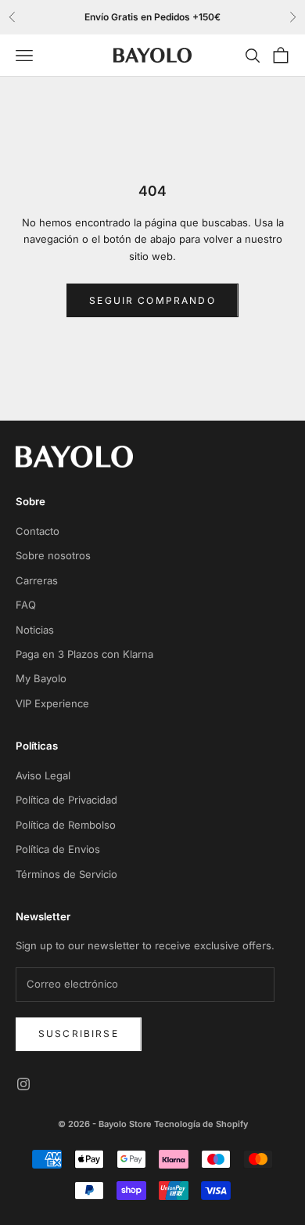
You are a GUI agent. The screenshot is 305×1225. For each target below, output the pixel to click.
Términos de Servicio (66, 874)
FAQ (26, 604)
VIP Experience (52, 703)
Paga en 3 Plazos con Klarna (84, 654)
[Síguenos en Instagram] (23, 1084)
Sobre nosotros (53, 555)
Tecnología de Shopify (201, 1123)
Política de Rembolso (66, 824)
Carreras (37, 580)
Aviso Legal (43, 775)
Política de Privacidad (66, 799)
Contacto (37, 531)
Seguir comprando (152, 300)
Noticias (35, 629)
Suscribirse (78, 1033)
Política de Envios (58, 849)
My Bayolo (41, 678)
